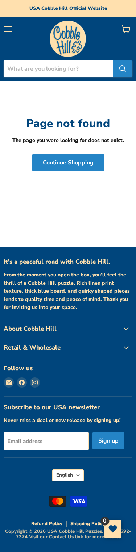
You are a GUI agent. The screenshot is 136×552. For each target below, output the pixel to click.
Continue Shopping (68, 163)
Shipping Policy (87, 523)
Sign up (108, 441)
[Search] (122, 68)
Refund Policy (46, 523)
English (64, 475)
